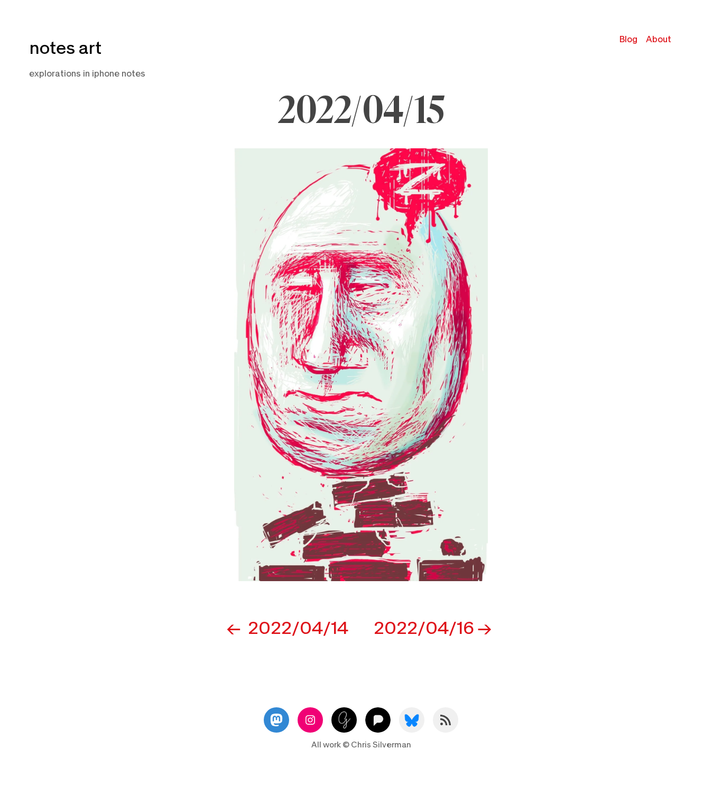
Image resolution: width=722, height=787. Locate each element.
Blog (628, 39)
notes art (65, 48)
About (658, 39)
